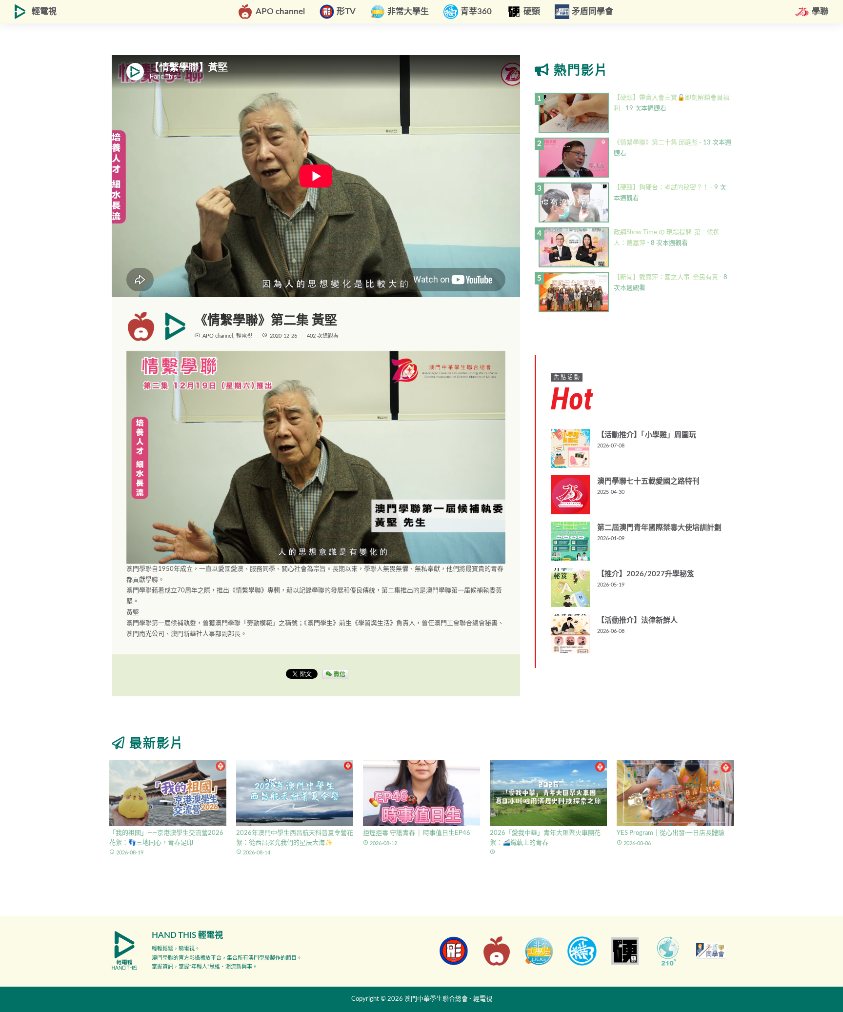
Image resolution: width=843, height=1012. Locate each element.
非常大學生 (408, 11)
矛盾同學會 (592, 11)
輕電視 (44, 11)
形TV (346, 11)
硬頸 (531, 11)
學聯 (820, 11)
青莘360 (476, 11)
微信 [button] (338, 673)
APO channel (280, 11)
